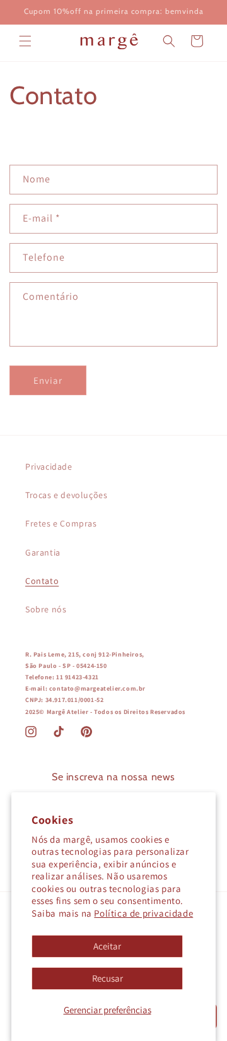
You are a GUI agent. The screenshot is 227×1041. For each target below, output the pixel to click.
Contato (42, 580)
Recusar (107, 978)
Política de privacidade (143, 913)
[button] (25, 41)
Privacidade (49, 466)
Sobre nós (45, 609)
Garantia (43, 552)
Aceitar (107, 946)
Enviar (47, 380)
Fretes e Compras (61, 523)
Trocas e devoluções (66, 495)
